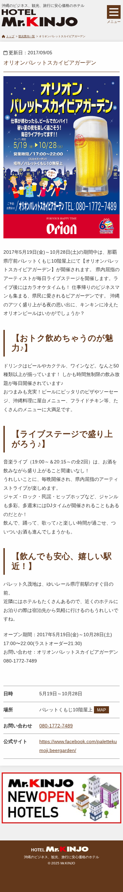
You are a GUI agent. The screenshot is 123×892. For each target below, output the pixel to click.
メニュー (114, 22)
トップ (10, 36)
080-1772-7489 (56, 725)
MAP (101, 710)
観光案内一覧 (26, 36)
